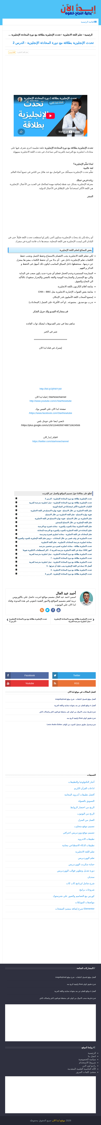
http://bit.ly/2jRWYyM (51, 388)
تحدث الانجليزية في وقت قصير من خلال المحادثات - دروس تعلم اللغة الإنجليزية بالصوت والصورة (55, 538)
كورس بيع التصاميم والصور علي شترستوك (73, 896)
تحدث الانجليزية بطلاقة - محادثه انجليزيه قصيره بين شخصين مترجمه (65, 546)
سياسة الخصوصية (87, 1059)
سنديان (91, 877)
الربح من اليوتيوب (85, 813)
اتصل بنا (92, 1056)
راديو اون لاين (89, 1065)
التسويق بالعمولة (86, 801)
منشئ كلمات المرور (86, 1072)
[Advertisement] (50, 76)
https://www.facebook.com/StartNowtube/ (50, 413)
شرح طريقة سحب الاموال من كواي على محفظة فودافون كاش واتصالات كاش (67, 712)
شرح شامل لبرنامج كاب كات (80, 883)
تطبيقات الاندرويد (86, 839)
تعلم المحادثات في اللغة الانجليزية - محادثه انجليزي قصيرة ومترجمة (66, 534)
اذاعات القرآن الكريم (84, 788)
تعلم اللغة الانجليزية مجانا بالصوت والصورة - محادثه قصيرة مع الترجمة (65, 526)
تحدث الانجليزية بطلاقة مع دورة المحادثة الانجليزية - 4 (71, 570)
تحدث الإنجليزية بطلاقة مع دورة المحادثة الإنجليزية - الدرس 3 (68, 574)
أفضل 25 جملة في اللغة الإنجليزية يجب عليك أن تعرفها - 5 (69, 566)
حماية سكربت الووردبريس (81, 864)
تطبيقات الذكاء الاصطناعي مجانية (78, 845)
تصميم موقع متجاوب (84, 826)
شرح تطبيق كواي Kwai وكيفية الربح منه (81, 718)
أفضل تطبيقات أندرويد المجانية (79, 794)
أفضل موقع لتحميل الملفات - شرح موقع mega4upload (75, 699)
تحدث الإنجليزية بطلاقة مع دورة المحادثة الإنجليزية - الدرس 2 (68, 499)
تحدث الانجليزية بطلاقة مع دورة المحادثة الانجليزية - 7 (71, 558)
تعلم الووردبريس (86, 858)
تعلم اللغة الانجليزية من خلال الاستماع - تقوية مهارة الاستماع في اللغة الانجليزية (61, 510)
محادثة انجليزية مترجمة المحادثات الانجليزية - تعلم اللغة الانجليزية (66, 542)
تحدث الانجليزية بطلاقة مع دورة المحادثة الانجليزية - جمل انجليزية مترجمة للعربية (60, 554)
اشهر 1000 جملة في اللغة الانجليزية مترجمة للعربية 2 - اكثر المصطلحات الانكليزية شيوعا (57, 550)
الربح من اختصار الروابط (82, 807)
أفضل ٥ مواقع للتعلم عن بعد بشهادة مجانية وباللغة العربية (75, 705)
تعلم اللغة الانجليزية (72, 34)
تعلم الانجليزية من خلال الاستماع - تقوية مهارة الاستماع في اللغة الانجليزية (63, 518)
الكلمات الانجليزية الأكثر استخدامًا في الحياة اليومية (72, 507)
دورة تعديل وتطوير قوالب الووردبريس (75, 870)
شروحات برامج (86, 889)
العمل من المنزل (86, 820)
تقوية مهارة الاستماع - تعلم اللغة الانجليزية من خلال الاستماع (69, 514)
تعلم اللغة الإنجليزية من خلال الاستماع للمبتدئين (73, 522)
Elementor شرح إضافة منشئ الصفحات (74, 908)
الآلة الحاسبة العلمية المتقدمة (82, 1069)
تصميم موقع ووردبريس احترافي (78, 832)
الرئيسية (88, 34)
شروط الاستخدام (87, 1062)
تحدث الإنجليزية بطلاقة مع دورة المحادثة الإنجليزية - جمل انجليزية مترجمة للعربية (60, 503)
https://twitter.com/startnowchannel (50, 441)
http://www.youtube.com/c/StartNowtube (51, 401)
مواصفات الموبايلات (84, 902)
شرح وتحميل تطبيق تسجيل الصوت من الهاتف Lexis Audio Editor (71, 724)
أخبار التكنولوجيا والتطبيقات (81, 782)
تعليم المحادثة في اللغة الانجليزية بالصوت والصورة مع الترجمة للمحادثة (64, 530)
